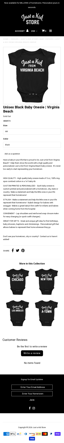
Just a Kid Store (39, 427)
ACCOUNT (20, 31)
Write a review (32, 353)
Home (5, 39)
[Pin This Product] (23, 251)
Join (32, 400)
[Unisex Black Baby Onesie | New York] (46, 295)
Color (5, 139)
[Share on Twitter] (17, 251)
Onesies (15, 39)
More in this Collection (32, 263)
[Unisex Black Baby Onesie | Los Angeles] (17, 326)
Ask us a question (12, 154)
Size (5, 125)
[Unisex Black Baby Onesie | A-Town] (46, 326)
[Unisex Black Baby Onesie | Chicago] (17, 295)
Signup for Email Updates (32, 379)
